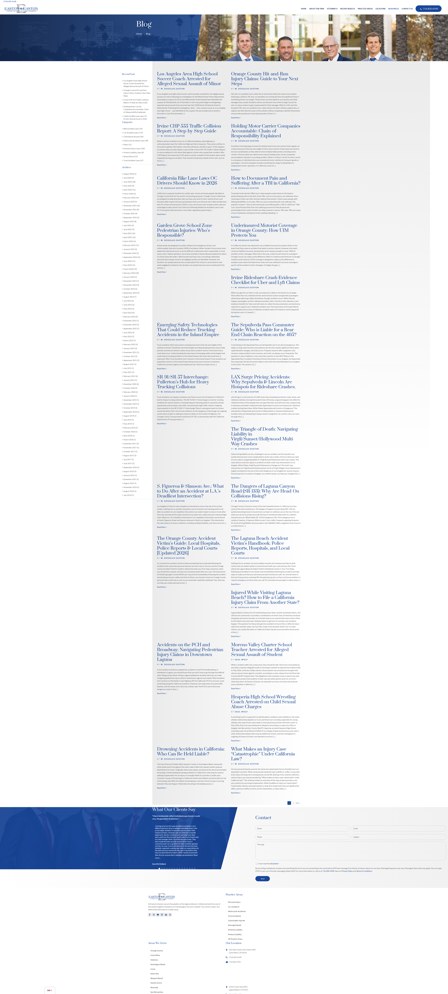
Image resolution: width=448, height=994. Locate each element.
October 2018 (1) (130, 431)
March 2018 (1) (129, 439)
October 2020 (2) (130, 388)
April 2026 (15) (129, 190)
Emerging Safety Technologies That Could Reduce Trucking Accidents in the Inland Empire (188, 330)
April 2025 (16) (129, 237)
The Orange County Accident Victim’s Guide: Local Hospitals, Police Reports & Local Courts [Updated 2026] (188, 546)
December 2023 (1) (131, 281)
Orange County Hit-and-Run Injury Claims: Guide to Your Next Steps (136, 93)
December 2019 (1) (131, 400)
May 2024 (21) (129, 265)
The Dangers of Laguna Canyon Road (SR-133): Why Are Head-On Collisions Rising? (265, 491)
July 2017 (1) (128, 459)
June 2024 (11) (129, 261)
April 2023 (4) (129, 313)
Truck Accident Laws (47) (133, 160)
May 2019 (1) (128, 424)
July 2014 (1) (128, 495)
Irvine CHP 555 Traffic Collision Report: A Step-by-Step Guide (189, 128)
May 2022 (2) (128, 336)
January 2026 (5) (130, 201)
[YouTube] (158, 915)
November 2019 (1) (131, 404)
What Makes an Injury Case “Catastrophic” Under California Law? (263, 754)
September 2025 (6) (131, 217)
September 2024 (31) (131, 257)
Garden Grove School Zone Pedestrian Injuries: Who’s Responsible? (184, 230)
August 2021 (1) (129, 364)
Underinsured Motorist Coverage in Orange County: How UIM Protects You (264, 230)
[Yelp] (170, 915)
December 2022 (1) (131, 320)
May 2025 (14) (129, 233)
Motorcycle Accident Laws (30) (135, 140)
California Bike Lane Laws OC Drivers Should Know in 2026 (187, 180)
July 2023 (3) (128, 301)
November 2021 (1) (131, 352)
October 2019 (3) (130, 408)
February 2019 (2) (130, 428)
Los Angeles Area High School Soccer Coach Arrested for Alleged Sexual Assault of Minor (136, 83)
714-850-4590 (328, 871)
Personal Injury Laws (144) (134, 148)
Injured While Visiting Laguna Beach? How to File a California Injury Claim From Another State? (265, 597)
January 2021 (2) (130, 380)
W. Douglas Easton (173, 89)
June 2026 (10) (129, 182)
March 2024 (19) (130, 269)
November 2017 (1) (131, 447)
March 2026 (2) (129, 193)
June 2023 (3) (128, 305)
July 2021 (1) (128, 368)
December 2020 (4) (131, 384)
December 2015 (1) (131, 479)
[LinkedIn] (166, 915)
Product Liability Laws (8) (133, 152)
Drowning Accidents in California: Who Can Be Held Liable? (191, 751)
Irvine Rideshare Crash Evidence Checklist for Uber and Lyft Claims (265, 280)
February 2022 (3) (130, 344)
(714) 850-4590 (235, 957)
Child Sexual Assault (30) (133, 136)
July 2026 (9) (128, 178)
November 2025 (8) (131, 209)
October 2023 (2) (130, 289)
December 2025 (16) (131, 205)
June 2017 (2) (128, 463)
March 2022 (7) (129, 340)
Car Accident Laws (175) (133, 132)
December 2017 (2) (131, 443)
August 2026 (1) (129, 174)
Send (262, 879)
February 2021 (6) (130, 376)
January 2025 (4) (130, 249)
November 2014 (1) (131, 487)
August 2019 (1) (129, 416)
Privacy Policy (347, 871)
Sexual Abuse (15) (130, 156)
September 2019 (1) (131, 412)
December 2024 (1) (131, 253)
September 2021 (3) (131, 360)
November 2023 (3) (131, 285)
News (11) (127, 144)
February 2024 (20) (131, 273)
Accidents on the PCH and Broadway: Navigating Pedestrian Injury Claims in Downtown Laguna (190, 652)
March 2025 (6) (129, 241)
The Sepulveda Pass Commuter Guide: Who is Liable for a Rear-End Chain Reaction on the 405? (263, 330)
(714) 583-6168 (10, 1)
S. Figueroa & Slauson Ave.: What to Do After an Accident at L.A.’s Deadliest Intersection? (190, 491)
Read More (161, 118)
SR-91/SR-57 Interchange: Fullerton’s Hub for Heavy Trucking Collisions (183, 382)
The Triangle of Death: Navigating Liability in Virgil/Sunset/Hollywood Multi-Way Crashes (264, 436)
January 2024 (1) (130, 277)
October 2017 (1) (130, 451)
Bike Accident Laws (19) (132, 129)
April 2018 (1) (129, 435)
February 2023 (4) (130, 316)
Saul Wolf (241, 659)
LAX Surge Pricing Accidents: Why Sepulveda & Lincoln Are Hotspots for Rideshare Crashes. (263, 382)
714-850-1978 (235, 962)
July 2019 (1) (128, 420)
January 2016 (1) (130, 475)
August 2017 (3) (129, 455)
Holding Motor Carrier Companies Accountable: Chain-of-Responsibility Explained (136, 109)
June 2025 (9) (128, 229)
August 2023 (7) (129, 297)
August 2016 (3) (129, 471)
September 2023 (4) (131, 293)
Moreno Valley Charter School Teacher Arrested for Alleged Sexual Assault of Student (261, 650)
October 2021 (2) (130, 356)
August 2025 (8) (129, 221)
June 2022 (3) (128, 332)
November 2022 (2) (131, 324)
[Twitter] (154, 915)
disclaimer (274, 863)
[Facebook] (150, 915)
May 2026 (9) (128, 186)
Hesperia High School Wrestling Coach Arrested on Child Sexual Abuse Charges (263, 702)
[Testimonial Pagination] (159, 868)
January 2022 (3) (130, 348)
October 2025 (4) (130, 213)
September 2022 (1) (131, 328)
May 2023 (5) (128, 309)
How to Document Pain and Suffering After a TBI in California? (265, 180)
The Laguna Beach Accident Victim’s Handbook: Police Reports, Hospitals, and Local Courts (260, 546)
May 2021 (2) (128, 372)
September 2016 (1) (131, 467)
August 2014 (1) (129, 491)
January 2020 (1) (130, 396)
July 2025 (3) (128, 225)
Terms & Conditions (364, 871)
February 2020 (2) (130, 392)
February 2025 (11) (131, 245)
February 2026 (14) (131, 197)
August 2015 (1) (129, 483)
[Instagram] (162, 915)
